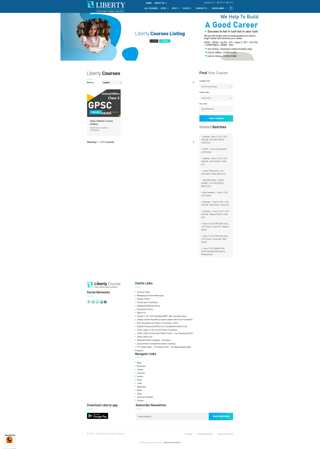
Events (140, 376)
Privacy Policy (143, 299)
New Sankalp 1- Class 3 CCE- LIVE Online (214, 194)
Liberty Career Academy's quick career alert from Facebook (164, 319)
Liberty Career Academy (99, 128)
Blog (139, 362)
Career (140, 369)
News (139, 390)
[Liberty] (104, 285)
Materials (141, 387)
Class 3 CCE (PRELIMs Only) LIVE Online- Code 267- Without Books (215, 226)
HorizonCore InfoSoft (172, 443)
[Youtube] (101, 302)
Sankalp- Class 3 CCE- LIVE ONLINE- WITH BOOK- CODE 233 (214, 161)
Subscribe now (221, 416)
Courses (141, 373)
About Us (159, 3)
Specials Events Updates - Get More (153, 340)
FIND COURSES (216, 118)
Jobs (139, 383)
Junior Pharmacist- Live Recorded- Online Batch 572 (213, 172)
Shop (139, 393)
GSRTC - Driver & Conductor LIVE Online (214, 150)
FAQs (139, 380)
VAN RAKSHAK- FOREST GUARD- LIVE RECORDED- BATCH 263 (212, 183)
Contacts (200, 8)
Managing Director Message (150, 295)
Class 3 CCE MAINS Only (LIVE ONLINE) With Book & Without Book (213, 251)
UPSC (163, 8)
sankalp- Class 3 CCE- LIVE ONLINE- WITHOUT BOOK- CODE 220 (214, 140)
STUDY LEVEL (204, 92)
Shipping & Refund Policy (148, 305)
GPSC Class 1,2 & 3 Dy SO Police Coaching (157, 330)
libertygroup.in (101, 433)
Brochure (141, 366)
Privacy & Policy (204, 434)
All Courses (151, 8)
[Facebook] (88, 302)
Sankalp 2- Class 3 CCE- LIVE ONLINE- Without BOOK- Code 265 (215, 214)
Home (149, 3)
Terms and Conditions (147, 302)
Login (230, 3)
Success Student (145, 397)
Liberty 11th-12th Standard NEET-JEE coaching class (161, 316)
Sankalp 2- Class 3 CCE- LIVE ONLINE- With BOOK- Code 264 (215, 203)
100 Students (95, 130)
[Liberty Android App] (97, 415)
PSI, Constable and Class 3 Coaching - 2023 (157, 323)
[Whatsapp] (97, 302)
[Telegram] (105, 302)
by (90, 82)
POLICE (186, 8)
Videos (140, 400)
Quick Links (218, 8)
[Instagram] (93, 302)
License (188, 434)
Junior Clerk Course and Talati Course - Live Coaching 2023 (165, 333)
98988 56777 (210, 3)
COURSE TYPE (204, 81)
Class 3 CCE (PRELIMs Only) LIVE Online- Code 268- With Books (214, 239)
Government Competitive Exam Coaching (156, 343)
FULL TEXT (203, 104)
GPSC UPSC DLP (144, 337)
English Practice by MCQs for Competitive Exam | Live (162, 326)
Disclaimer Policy (145, 309)
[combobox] (112, 82)
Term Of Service (225, 434)
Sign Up (221, 3)
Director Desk (143, 292)
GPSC (174, 8)
